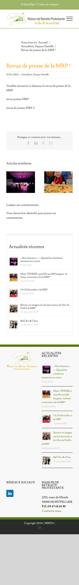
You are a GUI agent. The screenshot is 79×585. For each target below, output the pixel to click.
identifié (31, 213)
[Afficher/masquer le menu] (70, 19)
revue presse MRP (17, 99)
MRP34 (49, 523)
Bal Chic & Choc (29, 320)
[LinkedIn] (9, 493)
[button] (9, 182)
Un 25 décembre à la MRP (34, 289)
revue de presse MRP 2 (20, 108)
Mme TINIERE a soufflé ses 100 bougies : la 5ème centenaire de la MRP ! (43, 275)
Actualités (26, 74)
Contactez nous (51, 511)
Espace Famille (41, 74)
